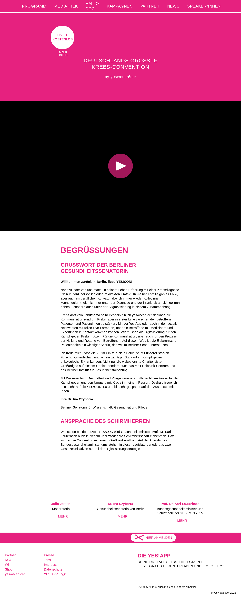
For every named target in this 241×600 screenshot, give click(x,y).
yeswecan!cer (15, 574)
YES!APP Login (55, 574)
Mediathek (66, 6)
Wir (7, 564)
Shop (8, 569)
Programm (34, 6)
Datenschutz (53, 569)
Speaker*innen (204, 6)
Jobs (47, 560)
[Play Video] (120, 166)
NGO (8, 560)
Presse (49, 555)
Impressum (52, 564)
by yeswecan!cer (120, 76)
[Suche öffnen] (230, 6)
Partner (149, 6)
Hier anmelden (159, 537)
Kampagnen (119, 6)
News (173, 6)
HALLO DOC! (92, 6)
